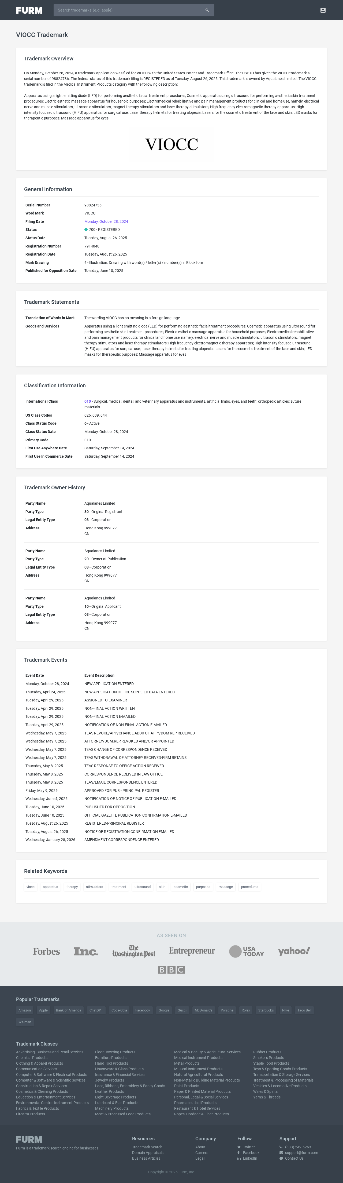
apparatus (50, 887)
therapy (72, 887)
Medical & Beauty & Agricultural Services (207, 1052)
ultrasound (143, 887)
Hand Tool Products (111, 1063)
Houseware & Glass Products (119, 1069)
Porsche (227, 1010)
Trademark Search (147, 1147)
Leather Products (109, 1091)
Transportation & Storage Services (281, 1074)
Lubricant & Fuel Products (116, 1103)
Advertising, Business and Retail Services (49, 1052)
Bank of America (68, 1010)
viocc (31, 887)
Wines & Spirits (265, 1091)
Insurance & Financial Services (120, 1074)
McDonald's (203, 1010)
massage (226, 887)
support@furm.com (301, 1153)
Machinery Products (112, 1108)
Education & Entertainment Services (45, 1097)
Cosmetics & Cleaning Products (42, 1091)
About (200, 1147)
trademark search (47, 1148)
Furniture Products (110, 1057)
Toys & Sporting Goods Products (280, 1069)
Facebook (142, 1010)
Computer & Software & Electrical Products (51, 1074)
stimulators (94, 887)
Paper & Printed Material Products (202, 1091)
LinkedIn (249, 1158)
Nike (285, 1010)
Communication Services (36, 1069)
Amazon (24, 1010)
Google (164, 1010)
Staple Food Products (271, 1063)
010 (87, 401)
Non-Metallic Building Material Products (207, 1080)
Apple (43, 1010)
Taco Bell (304, 1010)
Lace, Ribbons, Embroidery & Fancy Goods (130, 1086)
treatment (118, 887)
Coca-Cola (119, 1010)
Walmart (24, 1022)
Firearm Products (30, 1114)
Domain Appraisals (147, 1153)
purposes (203, 887)
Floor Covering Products (115, 1052)
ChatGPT (96, 1010)
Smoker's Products (268, 1057)
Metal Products (187, 1063)
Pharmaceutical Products (195, 1103)
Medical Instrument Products (198, 1057)
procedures (249, 887)
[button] (323, 10)
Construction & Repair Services (41, 1086)
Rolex (246, 1010)
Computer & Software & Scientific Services (50, 1080)
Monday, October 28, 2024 (106, 221)
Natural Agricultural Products (198, 1074)
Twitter (248, 1147)
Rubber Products (267, 1052)
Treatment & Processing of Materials (283, 1080)
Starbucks (266, 1010)
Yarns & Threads (267, 1097)
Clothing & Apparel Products (39, 1063)
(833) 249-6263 (297, 1147)
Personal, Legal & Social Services (201, 1097)
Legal (199, 1158)
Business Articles (146, 1158)
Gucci (182, 1010)
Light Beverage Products (115, 1097)
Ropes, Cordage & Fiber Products (201, 1114)
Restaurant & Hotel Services (197, 1108)
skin (162, 887)
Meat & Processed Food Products (123, 1114)
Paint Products (186, 1086)
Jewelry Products (109, 1080)
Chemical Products (31, 1057)
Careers (201, 1153)
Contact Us (294, 1158)
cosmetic (181, 887)
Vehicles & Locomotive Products (280, 1086)
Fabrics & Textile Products (37, 1108)
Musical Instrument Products (198, 1069)
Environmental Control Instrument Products (52, 1103)
